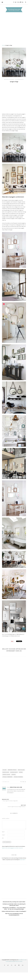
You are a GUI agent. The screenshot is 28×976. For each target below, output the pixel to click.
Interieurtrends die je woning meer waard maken (14, 901)
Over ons (24, 959)
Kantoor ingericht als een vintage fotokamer (16, 806)
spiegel (20, 772)
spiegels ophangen (18, 776)
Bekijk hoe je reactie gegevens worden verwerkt (12, 848)
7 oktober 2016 (5, 781)
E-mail (3, 834)
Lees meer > (23, 859)
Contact (7, 961)
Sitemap (12, 961)
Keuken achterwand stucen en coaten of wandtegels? (14, 911)
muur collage (21, 769)
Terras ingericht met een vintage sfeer (10, 800)
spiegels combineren (7, 776)
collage (4, 769)
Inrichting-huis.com (16, 787)
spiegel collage (6, 774)
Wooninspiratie (19, 79)
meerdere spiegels (12, 769)
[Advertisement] (14, 29)
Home (3, 45)
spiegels (13, 774)
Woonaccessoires (9, 79)
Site (2, 838)
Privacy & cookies (18, 961)
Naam (3, 831)
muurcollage (6, 772)
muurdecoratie (14, 772)
